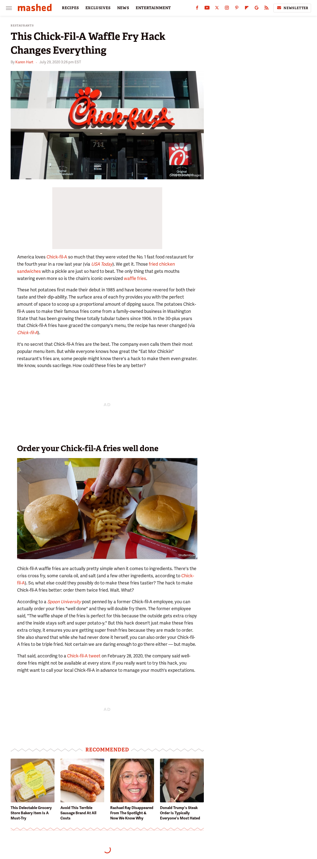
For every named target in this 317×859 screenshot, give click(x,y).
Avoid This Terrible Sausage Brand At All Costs (78, 813)
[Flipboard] (247, 8)
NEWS (123, 7)
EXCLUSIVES (98, 7)
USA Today (101, 264)
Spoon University (64, 601)
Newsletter (296, 8)
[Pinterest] (237, 8)
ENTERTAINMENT (153, 7)
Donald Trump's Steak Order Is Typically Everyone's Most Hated (180, 813)
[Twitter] (217, 8)
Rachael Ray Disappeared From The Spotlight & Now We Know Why (131, 813)
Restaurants (22, 25)
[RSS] (266, 8)
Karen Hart (24, 62)
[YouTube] (207, 8)
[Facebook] (197, 8)
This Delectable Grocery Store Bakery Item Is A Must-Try (31, 813)
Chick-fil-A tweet (84, 656)
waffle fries (135, 278)
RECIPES (70, 7)
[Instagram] (227, 8)
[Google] (257, 8)
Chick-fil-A (57, 257)
